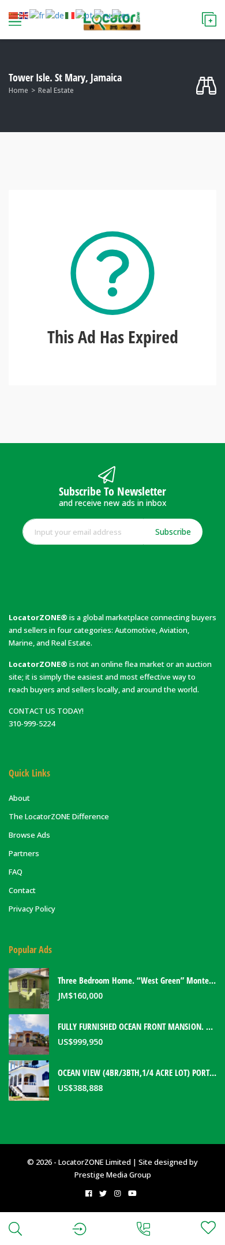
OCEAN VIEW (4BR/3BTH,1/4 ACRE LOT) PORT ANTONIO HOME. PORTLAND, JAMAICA (137, 1072)
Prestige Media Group (112, 1174)
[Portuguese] (85, 15)
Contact (22, 890)
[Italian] (70, 15)
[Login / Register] (79, 1228)
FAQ (15, 872)
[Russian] (103, 15)
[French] (37, 15)
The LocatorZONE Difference (59, 816)
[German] (55, 15)
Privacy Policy (32, 908)
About (19, 798)
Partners (24, 853)
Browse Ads (29, 835)
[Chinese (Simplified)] (14, 15)
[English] (24, 15)
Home (18, 90)
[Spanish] (121, 15)
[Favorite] (208, 1228)
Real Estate (56, 90)
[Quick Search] (206, 86)
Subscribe (173, 531)
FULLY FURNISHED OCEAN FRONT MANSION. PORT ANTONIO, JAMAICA (137, 1026)
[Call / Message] (143, 1228)
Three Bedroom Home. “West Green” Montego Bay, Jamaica (137, 980)
